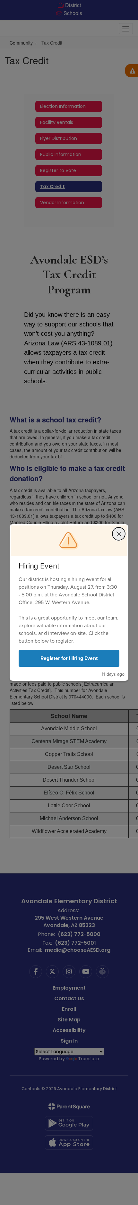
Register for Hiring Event (68, 658)
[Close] (118, 533)
